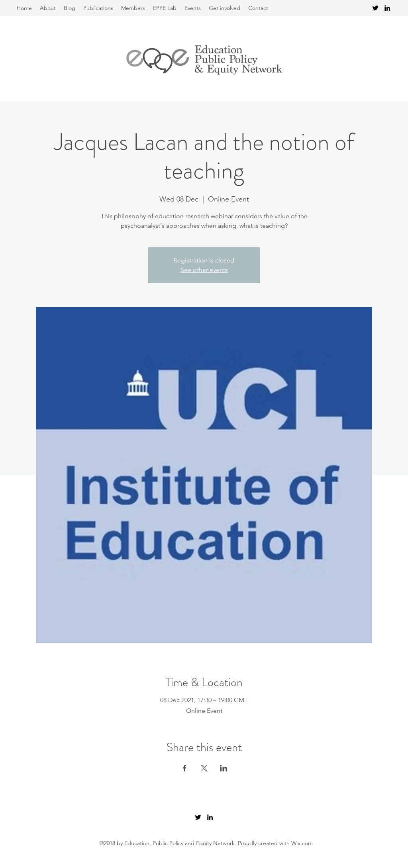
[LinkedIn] (387, 8)
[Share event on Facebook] (184, 768)
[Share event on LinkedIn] (224, 768)
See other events (204, 270)
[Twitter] (375, 8)
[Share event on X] (204, 768)
